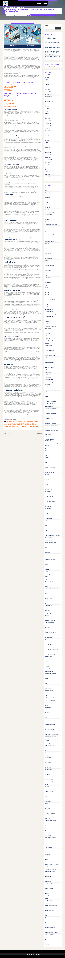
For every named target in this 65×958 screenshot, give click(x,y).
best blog (47, 251)
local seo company (49, 566)
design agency (48, 360)
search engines (48, 743)
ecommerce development (51, 413)
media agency (48, 605)
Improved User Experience (10, 86)
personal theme (48, 668)
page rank (47, 664)
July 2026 (47, 77)
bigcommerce (48, 272)
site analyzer (48, 806)
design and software (49, 362)
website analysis (48, 900)
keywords (16, 423)
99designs (47, 195)
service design (48, 789)
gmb (46, 477)
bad (46, 248)
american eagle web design (51, 224)
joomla (46, 547)
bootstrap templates (50, 299)
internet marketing (49, 540)
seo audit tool (48, 762)
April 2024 (47, 142)
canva (46, 319)
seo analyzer (48, 757)
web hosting (47, 893)
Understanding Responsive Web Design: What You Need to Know (52, 57)
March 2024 (47, 145)
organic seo (47, 659)
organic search (48, 656)
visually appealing (16, 426)
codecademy (48, 333)
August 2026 (47, 74)
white (46, 917)
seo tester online (49, 779)
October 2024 (48, 128)
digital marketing (49, 379)
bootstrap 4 (47, 294)
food (46, 455)
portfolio (47, 685)
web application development (52, 864)
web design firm (48, 876)
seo (36, 424)
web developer (48, 886)
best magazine (48, 258)
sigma (46, 803)
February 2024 (48, 147)
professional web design (50, 698)
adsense (47, 209)
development (48, 372)
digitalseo (47, 387)
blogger (46, 287)
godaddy (47, 479)
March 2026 (47, 87)
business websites (49, 316)
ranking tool (47, 712)
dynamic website (49, 406)
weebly (46, 915)
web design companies (50, 869)
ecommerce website (50, 428)
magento (47, 586)
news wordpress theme (50, 632)
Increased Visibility (8, 84)
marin (46, 593)
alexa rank (47, 219)
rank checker (48, 707)
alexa (46, 217)
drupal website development (51, 403)
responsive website (49, 722)
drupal (46, 399)
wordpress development (50, 927)
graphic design (48, 516)
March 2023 (47, 174)
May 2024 (47, 140)
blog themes (48, 282)
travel (46, 830)
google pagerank (49, 496)
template (47, 823)
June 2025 (47, 108)
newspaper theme (49, 637)
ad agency (47, 200)
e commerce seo (49, 411)
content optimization (18, 421)
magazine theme (49, 581)
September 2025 (49, 101)
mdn (46, 603)
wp (45, 939)
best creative (48, 255)
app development (49, 229)
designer (47, 369)
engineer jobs (48, 436)
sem (46, 750)
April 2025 (47, 113)
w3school (47, 857)
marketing (47, 596)
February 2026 (48, 89)
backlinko (47, 246)
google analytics (48, 486)
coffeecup (47, 336)
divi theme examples (50, 391)
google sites (48, 503)
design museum (48, 365)
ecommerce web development (52, 425)
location (46, 571)
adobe (46, 202)
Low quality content (8, 104)
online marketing (48, 644)
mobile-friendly (8, 424)
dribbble (46, 396)
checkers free (48, 321)
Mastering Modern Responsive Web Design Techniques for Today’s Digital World (52, 53)
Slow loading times (8, 99)
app (46, 226)
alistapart (47, 221)
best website (48, 270)
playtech (47, 678)
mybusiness (47, 627)
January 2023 (48, 179)
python (46, 705)
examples (47, 445)
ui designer (47, 845)
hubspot (47, 532)
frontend (47, 474)
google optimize (48, 494)
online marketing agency (50, 647)
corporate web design (50, 340)
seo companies (48, 764)
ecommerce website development (50, 433)
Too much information (9, 103)
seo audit (47, 760)
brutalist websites (49, 306)
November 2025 (48, 96)
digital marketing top (50, 382)
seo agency (47, 755)
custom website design (50, 355)
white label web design (50, 920)
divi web (46, 394)
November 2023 (48, 154)
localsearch (47, 569)
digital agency (48, 374)
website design (21, 15)
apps (46, 236)
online (46, 642)
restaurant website (49, 729)
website (46, 898)
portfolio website (49, 690)
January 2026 (48, 91)
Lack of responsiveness (9, 100)
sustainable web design (50, 820)
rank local (47, 710)
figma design (48, 448)
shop (46, 796)
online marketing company (51, 651)
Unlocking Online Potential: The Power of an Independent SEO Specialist (52, 42)
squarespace (48, 815)
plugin (46, 683)
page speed (47, 666)
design (46, 357)
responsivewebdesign (50, 724)
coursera (47, 343)
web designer (48, 881)
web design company (50, 871)
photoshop (47, 676)
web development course (51, 891)
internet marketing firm (50, 542)
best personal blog (49, 265)
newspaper (47, 634)
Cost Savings (7, 89)
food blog (47, 457)
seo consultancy (48, 769)
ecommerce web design (50, 423)
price (46, 695)
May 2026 (47, 82)
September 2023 (48, 159)
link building (22, 423)
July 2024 (47, 135)
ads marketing (48, 207)
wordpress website (49, 934)
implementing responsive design (52, 535)
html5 (46, 530)
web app (47, 859)
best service (47, 268)
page (46, 661)
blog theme (47, 280)
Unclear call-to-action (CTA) (10, 102)
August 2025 (47, 104)
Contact (45, 3)
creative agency (48, 345)
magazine (47, 579)
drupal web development (51, 401)
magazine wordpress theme (51, 583)
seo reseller (47, 774)
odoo (46, 639)
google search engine (50, 501)
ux (45, 852)
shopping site (48, 801)
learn (46, 557)
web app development (50, 862)
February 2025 (48, 118)
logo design (47, 574)
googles (46, 513)
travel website (48, 835)
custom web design (49, 350)
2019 (46, 188)
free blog (47, 465)
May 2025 (47, 111)
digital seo (47, 384)
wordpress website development (52, 937)
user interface (7, 426)
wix (45, 922)
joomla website (48, 550)
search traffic (48, 747)
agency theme (48, 214)
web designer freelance (50, 883)
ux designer (47, 854)
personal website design (50, 673)
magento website (49, 591)
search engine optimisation (51, 734)
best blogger (48, 253)
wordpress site (48, 929)
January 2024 (48, 150)
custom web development (51, 353)
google (46, 484)
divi (45, 389)
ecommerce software (50, 420)
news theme (48, 630)
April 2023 (47, 172)
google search (48, 499)
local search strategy (50, 562)
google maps (48, 491)
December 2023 (48, 152)
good (46, 482)
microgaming (48, 610)
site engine (47, 808)
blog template (48, 277)
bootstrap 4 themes (49, 297)
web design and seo (34, 426)
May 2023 (47, 169)
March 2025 (47, 116)
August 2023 (47, 162)
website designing (49, 908)
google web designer (50, 511)
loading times (29, 423)
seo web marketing (49, 781)
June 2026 (47, 79)
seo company (48, 767)
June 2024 (47, 138)
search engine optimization (28, 424)
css (45, 348)
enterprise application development (50, 440)
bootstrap (47, 292)
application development (51, 234)
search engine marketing (50, 731)
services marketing (49, 794)
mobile (46, 617)
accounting (47, 197)
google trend (48, 506)
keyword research (8, 423)
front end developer (49, 472)
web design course (49, 874)
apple (46, 231)
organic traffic (16, 424)
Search (46, 25)
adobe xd (47, 204)
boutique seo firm (49, 302)
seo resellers (48, 777)
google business (48, 489)
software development (50, 813)
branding (47, 304)
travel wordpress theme (50, 837)
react (46, 717)
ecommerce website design (51, 430)
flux (45, 452)
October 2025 (48, 99)
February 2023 (48, 176)
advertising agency (49, 212)
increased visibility (28, 421)
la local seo (47, 554)
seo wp (46, 784)
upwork (46, 849)
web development (49, 888)
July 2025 (47, 106)
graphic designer (49, 518)
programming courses (50, 702)
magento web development (51, 588)
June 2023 (47, 167)
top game (47, 828)
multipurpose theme (49, 622)
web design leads (49, 879)
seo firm (46, 772)
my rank (46, 625)
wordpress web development (52, 932)
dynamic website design (50, 408)
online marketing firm (50, 654)
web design (25, 426)
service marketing (49, 791)
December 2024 (48, 123)
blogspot (47, 289)
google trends (48, 508)
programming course (50, 700)
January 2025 (48, 121)
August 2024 (47, 133)
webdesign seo (48, 895)
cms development (49, 323)
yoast (46, 942)
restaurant (47, 727)
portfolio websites (49, 693)
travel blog (47, 832)
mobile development (50, 620)
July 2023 (47, 164)
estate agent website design (52, 443)
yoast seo (47, 944)
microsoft (47, 615)
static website (48, 818)
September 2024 (49, 130)
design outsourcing (49, 367)
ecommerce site (49, 418)
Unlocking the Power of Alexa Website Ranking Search (51, 37)
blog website (48, 285)
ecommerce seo (49, 416)
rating (46, 715)
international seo (49, 537)
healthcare (47, 520)
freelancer (47, 469)
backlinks (9, 421)
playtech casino (48, 681)
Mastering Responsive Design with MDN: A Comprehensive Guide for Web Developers (53, 47)
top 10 (46, 825)
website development (50, 910)
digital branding (48, 377)
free (46, 462)
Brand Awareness (8, 90)
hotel (46, 525)
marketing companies (50, 600)
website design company (51, 905)
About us (39, 3)
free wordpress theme (50, 467)
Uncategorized (48, 847)
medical (46, 608)
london (46, 576)
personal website (49, 671)
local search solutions (50, 559)
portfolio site (48, 688)
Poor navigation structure (10, 97)
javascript (47, 545)
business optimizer (49, 309)
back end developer (49, 241)
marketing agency (49, 598)
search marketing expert (50, 745)
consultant (47, 338)
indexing (36, 421)
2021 (46, 192)
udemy (46, 840)
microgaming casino (49, 613)
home (46, 523)
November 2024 (48, 125)
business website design (50, 314)
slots (46, 811)
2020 (46, 190)
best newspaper (48, 263)
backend (47, 243)
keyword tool (48, 552)
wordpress (47, 925)
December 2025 (48, 94)
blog (46, 275)
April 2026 (47, 84)
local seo (47, 564)
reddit (46, 719)
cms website (48, 328)
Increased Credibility (8, 87)
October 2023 (48, 157)
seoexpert (47, 786)
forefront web (48, 460)
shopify (46, 798)
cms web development (50, 326)
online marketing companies (51, 649)
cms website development (51, 331)
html (46, 528)
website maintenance (50, 913)
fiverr (46, 450)
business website (49, 311)
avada (46, 238)
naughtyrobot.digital (13, 7)
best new (47, 260)
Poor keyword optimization (10, 106)
